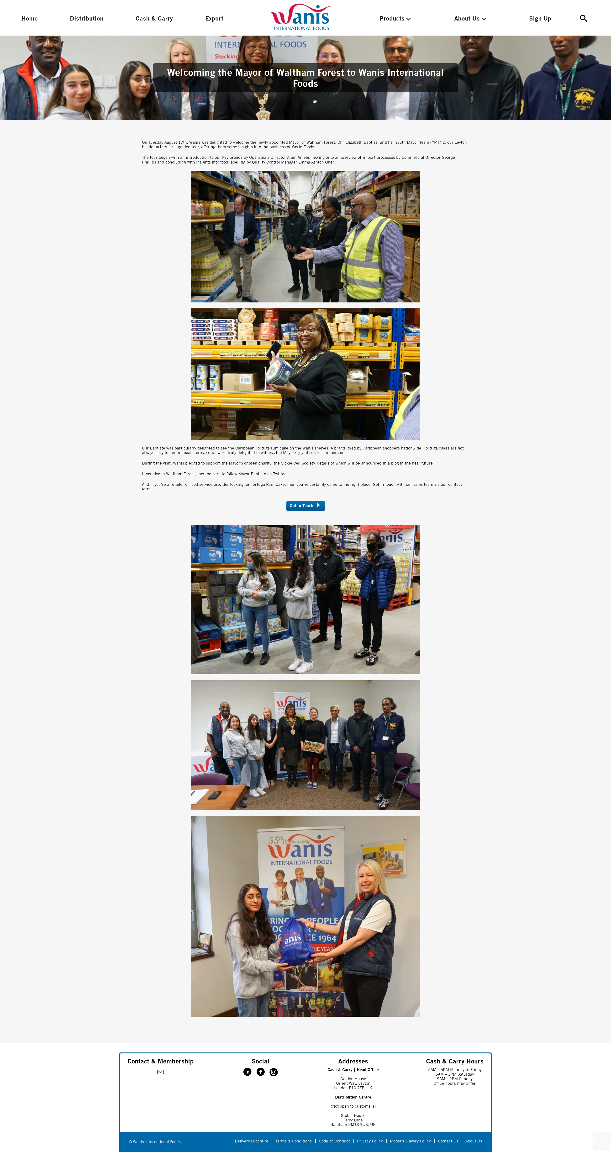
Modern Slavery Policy (410, 1141)
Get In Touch (301, 506)
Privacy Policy (370, 1141)
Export (214, 19)
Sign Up (540, 19)
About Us (467, 19)
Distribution (86, 19)
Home (29, 19)
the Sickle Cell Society (294, 463)
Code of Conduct (334, 1141)
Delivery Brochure (251, 1141)
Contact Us (448, 1141)
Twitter (279, 474)
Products (392, 19)
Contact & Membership (160, 1062)
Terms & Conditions (293, 1141)
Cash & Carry (154, 19)
